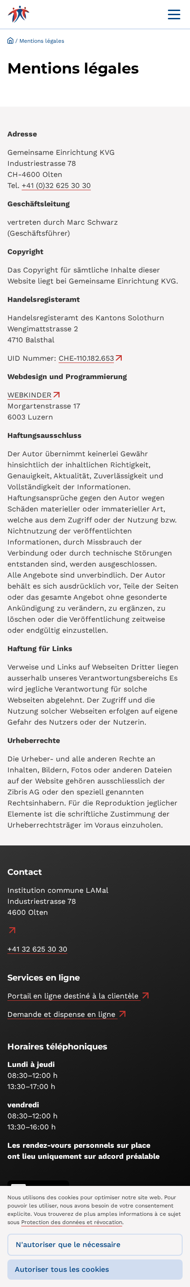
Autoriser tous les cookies (62, 1269)
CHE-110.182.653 (86, 358)
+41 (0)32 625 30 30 (56, 185)
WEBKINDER (29, 395)
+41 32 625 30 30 (37, 949)
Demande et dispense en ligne (62, 1014)
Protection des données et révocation (71, 1222)
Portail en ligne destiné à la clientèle (74, 996)
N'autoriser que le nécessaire (68, 1244)
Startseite (10, 40)
